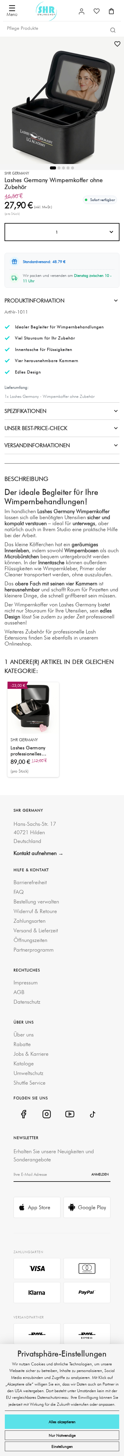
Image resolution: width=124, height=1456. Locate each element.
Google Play (92, 1207)
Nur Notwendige (62, 1435)
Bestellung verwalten (36, 901)
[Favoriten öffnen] (96, 11)
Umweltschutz (28, 1073)
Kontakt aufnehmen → (39, 853)
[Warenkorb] (111, 11)
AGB (19, 992)
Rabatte (22, 1044)
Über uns (24, 1034)
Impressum (26, 982)
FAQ (19, 892)
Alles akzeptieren (62, 1421)
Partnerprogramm (34, 949)
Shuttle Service (29, 1083)
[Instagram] (46, 1114)
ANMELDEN (100, 1174)
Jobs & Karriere (31, 1054)
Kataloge (24, 1063)
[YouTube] (69, 1114)
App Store (39, 1207)
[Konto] (81, 11)
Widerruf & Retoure (35, 911)
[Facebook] (23, 1114)
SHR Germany (17, 173)
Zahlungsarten (29, 921)
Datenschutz (27, 1002)
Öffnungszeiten (30, 940)
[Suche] (113, 29)
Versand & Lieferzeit (36, 930)
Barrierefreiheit (30, 882)
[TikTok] (93, 1114)
